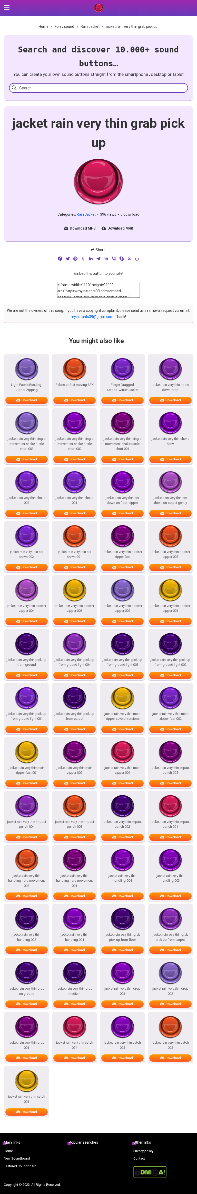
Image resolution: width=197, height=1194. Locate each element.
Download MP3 (83, 228)
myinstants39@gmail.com (92, 317)
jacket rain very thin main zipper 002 (75, 770)
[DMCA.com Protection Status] (163, 1172)
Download (29, 400)
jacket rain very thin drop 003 (122, 991)
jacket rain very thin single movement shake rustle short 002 (74, 444)
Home (43, 26)
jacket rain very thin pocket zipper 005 (170, 554)
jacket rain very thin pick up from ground (26, 662)
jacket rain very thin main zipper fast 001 (27, 770)
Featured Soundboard (20, 1166)
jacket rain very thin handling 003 (170, 878)
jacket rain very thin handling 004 (122, 878)
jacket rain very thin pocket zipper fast (122, 554)
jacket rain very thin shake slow (170, 441)
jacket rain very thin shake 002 (26, 500)
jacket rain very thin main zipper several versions (122, 716)
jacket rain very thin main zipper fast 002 (170, 716)
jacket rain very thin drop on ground (27, 991)
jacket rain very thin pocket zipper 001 (170, 608)
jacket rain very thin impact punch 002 (122, 824)
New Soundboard (17, 1158)
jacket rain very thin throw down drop (170, 387)
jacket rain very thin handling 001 (74, 937)
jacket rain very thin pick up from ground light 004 (74, 662)
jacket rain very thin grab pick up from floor (122, 937)
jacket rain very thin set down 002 (26, 554)
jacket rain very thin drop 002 (170, 991)
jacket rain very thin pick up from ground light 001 (26, 716)
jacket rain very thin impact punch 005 (170, 770)
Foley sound (64, 26)
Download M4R (120, 228)
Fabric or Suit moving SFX (75, 385)
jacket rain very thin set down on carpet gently (170, 500)
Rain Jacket (90, 26)
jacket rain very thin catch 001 (26, 1099)
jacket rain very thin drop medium (75, 991)
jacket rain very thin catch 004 (74, 1045)
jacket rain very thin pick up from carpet (74, 716)
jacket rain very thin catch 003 (122, 1045)
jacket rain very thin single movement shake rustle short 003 (26, 444)
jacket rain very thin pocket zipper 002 (122, 608)
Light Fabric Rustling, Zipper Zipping (26, 387)
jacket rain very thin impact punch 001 (170, 824)
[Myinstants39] (98, 8)
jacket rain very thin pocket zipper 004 (26, 608)
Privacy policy (143, 1151)
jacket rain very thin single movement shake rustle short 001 (122, 444)
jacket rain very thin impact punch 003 (74, 824)
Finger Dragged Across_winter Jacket (122, 387)
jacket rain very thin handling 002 (27, 937)
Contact (139, 1158)
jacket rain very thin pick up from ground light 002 (170, 662)
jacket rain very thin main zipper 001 (122, 770)
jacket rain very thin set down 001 (74, 554)
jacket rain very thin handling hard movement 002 (26, 881)
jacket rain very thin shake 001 (74, 500)
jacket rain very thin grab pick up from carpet (170, 937)
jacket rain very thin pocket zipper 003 (74, 608)
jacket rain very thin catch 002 (170, 1045)
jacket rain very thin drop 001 (27, 1045)
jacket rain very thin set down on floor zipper (122, 500)
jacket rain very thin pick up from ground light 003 (122, 662)
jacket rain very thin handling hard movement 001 (74, 881)
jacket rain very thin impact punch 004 (26, 824)
